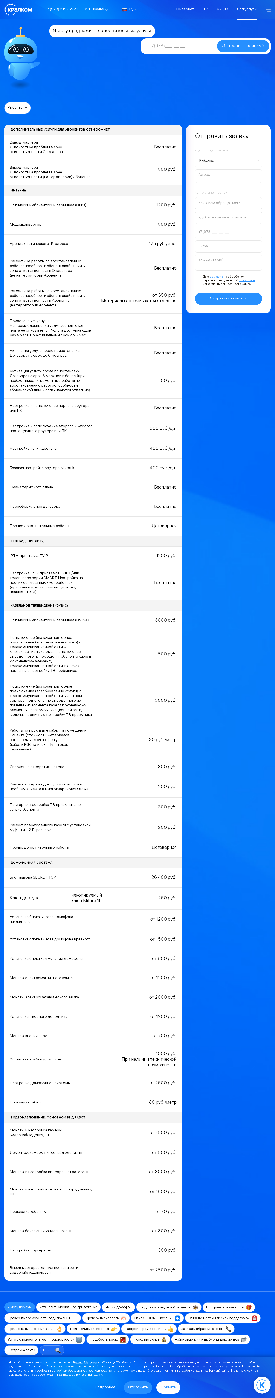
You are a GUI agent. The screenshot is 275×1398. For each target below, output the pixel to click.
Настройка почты (21, 1350)
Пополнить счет (147, 1340)
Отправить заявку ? (243, 46)
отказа (141, 1371)
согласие (217, 277)
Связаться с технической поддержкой (219, 1318)
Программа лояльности (225, 1307)
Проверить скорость (103, 1318)
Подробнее (105, 1388)
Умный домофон (118, 1307)
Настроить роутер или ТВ (146, 1329)
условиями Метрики (240, 1367)
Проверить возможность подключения (39, 1318)
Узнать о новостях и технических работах (41, 1340)
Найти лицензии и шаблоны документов (207, 1340)
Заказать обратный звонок (203, 1329)
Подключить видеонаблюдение (165, 1307)
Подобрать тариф (104, 1340)
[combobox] (228, 161)
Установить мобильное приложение (68, 1307)
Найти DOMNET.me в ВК (154, 1318)
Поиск (48, 1350)
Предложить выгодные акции (31, 1329)
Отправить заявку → (228, 299)
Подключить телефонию (90, 1329)
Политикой (247, 280)
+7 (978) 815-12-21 (61, 10)
